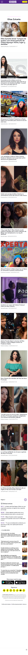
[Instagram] (11, 590)
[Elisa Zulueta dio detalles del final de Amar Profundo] (14, 363)
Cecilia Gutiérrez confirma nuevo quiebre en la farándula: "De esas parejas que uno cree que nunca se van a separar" (10, 550)
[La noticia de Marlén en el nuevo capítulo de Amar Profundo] (14, 437)
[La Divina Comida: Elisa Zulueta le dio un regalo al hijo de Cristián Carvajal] (14, 473)
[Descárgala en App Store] (20, 582)
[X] (14, 590)
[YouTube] (21, 590)
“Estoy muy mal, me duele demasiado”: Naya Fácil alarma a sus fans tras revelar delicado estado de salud (11, 535)
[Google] (4, 590)
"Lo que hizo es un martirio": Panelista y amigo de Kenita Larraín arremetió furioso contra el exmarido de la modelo (11, 572)
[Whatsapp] (24, 590)
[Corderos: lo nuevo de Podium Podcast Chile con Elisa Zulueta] (14, 290)
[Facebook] (7, 590)
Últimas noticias (7, 503)
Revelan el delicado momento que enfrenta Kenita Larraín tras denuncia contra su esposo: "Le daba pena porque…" (11, 565)
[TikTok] (17, 590)
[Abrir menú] (2, 2)
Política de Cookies (6, 604)
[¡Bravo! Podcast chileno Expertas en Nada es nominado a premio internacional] (14, 254)
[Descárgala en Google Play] (8, 582)
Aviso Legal (25, 604)
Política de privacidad (17, 604)
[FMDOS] (12, 1)
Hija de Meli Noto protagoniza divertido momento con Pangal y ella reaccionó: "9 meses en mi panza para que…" (11, 557)
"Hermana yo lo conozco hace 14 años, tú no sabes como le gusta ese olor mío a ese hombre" (11, 543)
